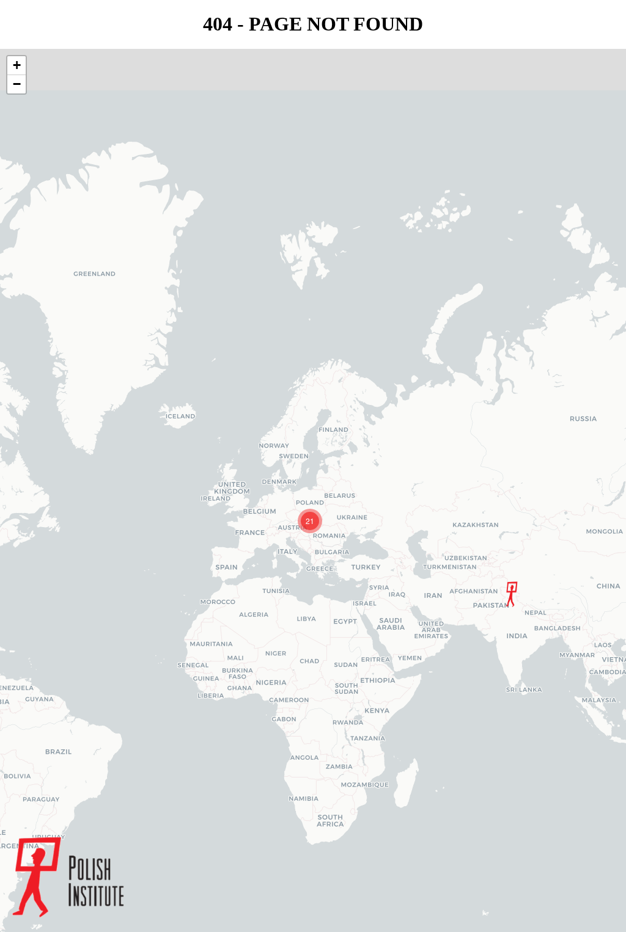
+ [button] (17, 65)
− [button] (17, 84)
